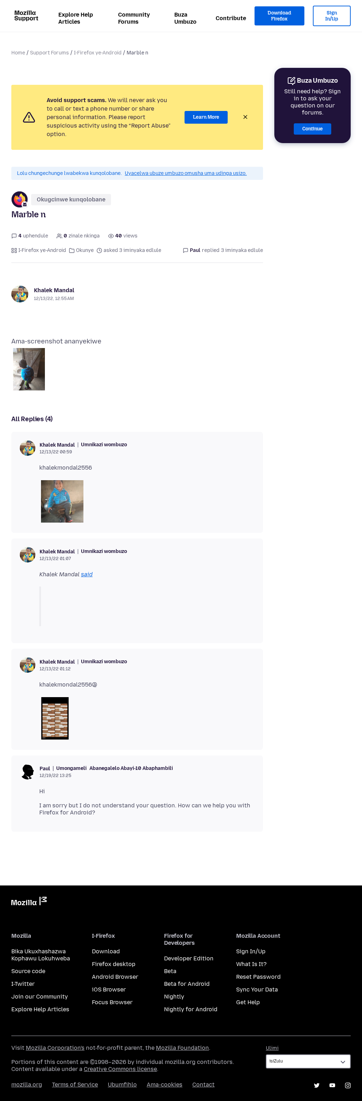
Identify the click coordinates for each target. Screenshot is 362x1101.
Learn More (206, 117)
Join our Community (39, 996)
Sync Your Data (257, 989)
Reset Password (258, 976)
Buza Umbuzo (185, 18)
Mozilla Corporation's (55, 1047)
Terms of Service (75, 1084)
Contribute (231, 18)
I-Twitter (23, 984)
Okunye (85, 250)
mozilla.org (26, 1084)
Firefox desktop (113, 964)
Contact (203, 1084)
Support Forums (49, 53)
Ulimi (272, 1048)
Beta (170, 971)
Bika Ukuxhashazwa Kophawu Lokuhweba (40, 955)
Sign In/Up (331, 16)
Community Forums (134, 18)
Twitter (317, 1085)
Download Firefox (279, 16)
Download (106, 951)
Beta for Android (187, 984)
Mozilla (29, 902)
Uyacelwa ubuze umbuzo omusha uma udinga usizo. (186, 173)
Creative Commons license (120, 1069)
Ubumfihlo (122, 1084)
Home (18, 53)
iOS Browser (109, 989)
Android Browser (115, 976)
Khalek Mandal (54, 290)
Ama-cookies (164, 1084)
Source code (28, 971)
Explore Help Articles (75, 18)
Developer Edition (189, 958)
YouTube (332, 1085)
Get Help (248, 1002)
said (87, 574)
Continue (312, 129)
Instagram (348, 1085)
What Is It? (251, 964)
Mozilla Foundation (182, 1047)
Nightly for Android (190, 1009)
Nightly (174, 996)
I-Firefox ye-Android (98, 53)
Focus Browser (112, 1002)
